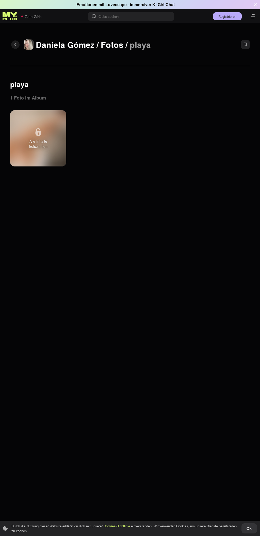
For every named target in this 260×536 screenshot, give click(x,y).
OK (249, 528)
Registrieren (227, 16)
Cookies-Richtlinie (117, 526)
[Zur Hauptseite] (10, 16)
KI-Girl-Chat (163, 4)
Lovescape (116, 4)
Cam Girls (33, 16)
